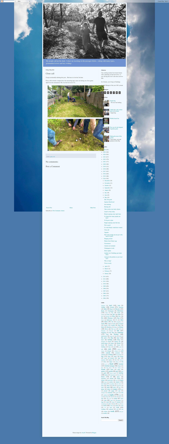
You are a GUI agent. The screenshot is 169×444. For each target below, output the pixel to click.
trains (116, 405)
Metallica (109, 327)
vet (105, 407)
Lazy (114, 323)
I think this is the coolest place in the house (116, 110)
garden (111, 371)
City (112, 312)
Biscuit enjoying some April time (112, 214)
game (51, 156)
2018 (104, 169)
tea (118, 404)
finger (110, 362)
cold (122, 351)
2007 (104, 291)
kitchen (111, 378)
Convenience (107, 243)
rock (122, 392)
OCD (120, 329)
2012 (104, 279)
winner (105, 411)
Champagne (111, 311)
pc (119, 387)
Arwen (112, 307)
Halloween (109, 320)
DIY (114, 314)
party (114, 387)
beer (118, 338)
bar (115, 336)
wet (117, 409)
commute (117, 353)
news (102, 385)
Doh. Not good (108, 199)
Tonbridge (120, 332)
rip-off (116, 392)
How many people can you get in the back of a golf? (113, 235)
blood (109, 341)
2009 (104, 286)
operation (119, 385)
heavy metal (113, 373)
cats (109, 348)
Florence (110, 318)
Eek (102, 316)
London (113, 325)
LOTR (109, 323)
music (118, 382)
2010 (104, 284)
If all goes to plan (108, 220)
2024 (104, 154)
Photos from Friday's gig (110, 241)
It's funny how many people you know (112, 217)
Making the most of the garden (116, 136)
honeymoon (113, 375)
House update (107, 250)
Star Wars (111, 332)
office (108, 385)
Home (71, 207)
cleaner (116, 351)
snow (122, 398)
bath (120, 336)
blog (118, 340)
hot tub (119, 375)
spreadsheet (118, 400)
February (107, 271)
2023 (104, 157)
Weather (116, 334)
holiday (121, 373)
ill (111, 377)
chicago (109, 351)
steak (107, 402)
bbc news (104, 338)
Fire (119, 316)
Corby (118, 312)
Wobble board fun (114, 118)
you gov (121, 411)
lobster (103, 380)
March (106, 268)
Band (111, 309)
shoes (120, 396)
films (105, 362)
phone (102, 389)
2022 (104, 159)
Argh (119, 305)
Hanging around (108, 238)
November (107, 183)
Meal (119, 325)
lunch (121, 380)
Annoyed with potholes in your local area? (113, 257)
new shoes (119, 384)
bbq (112, 338)
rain (119, 391)
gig (117, 371)
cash (120, 347)
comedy (108, 353)
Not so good (107, 225)
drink (115, 356)
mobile (111, 382)
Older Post (93, 207)
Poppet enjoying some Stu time (112, 223)
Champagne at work (109, 248)
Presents (111, 331)
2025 (104, 152)
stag (102, 402)
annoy (111, 336)
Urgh (107, 334)
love (117, 380)
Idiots (106, 322)
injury (118, 377)
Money (121, 327)
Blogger (94, 432)
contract (103, 354)
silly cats (109, 398)
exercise (103, 360)
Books (102, 311)
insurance (103, 378)
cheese (102, 351)
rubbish (105, 395)
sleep (115, 398)
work (112, 411)
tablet (109, 404)
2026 (104, 149)
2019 (104, 166)
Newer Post (49, 207)
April (106, 266)
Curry (108, 314)
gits (122, 371)
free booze (109, 367)
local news (110, 380)
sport (111, 400)
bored (102, 345)
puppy (112, 391)
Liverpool (120, 323)
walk (117, 407)
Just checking (107, 204)
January (107, 273)
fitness (117, 362)
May (106, 197)
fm (122, 362)
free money (118, 367)
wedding (103, 409)
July (106, 192)
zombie (105, 413)
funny (111, 369)
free (102, 367)
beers (102, 340)
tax (114, 404)
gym (105, 373)
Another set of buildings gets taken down (113, 253)
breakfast (110, 345)
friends (103, 369)
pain (108, 387)
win (54, 156)
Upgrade (106, 232)
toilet (111, 405)
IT (116, 320)
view (111, 407)
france (119, 366)
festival (121, 360)
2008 (104, 288)
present (105, 391)
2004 (104, 298)
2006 (104, 293)
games (103, 371)
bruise (118, 345)
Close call (106, 230)
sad (102, 396)
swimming (103, 404)
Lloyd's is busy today (109, 211)
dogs (109, 356)
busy (109, 347)
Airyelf (83, 432)
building (103, 347)
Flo (102, 318)
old (113, 385)
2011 (104, 281)
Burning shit (107, 207)
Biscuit (117, 309)
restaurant (109, 392)
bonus (112, 343)
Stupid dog (112, 101)
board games (104, 343)
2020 (104, 164)
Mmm (115, 327)
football (121, 364)
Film (113, 316)
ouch (102, 387)
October (107, 185)
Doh (119, 314)
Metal (102, 327)
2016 (104, 174)
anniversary (104, 336)
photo (108, 389)
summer (119, 402)
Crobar (102, 314)
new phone (111, 384)
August (107, 190)
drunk (105, 358)
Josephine (119, 322)
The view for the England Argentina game (116, 128)
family (110, 360)
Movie (106, 329)
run (120, 395)
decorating (118, 354)
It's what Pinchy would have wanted (113, 227)
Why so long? (107, 261)
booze (118, 343)
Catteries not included (109, 246)
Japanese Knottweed (109, 202)
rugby (111, 394)
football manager (110, 366)
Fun (118, 318)
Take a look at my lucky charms (112, 209)
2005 (104, 296)
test (122, 404)
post (122, 389)
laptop (118, 378)
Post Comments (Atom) (58, 210)
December (107, 180)
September (107, 188)
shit (115, 396)
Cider (106, 312)
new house (104, 384)
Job (112, 322)
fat (115, 360)
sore (105, 400)
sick (102, 398)
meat (105, 382)
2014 (104, 178)
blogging (103, 341)
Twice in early (107, 263)
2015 (104, 176)
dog (102, 356)
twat (122, 405)
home (106, 375)
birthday (110, 340)
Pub (118, 331)
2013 (104, 276)
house (103, 377)
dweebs (112, 358)
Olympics (103, 331)
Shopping (103, 332)
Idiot (121, 320)
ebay (119, 358)
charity (119, 349)
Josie (102, 323)
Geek (102, 320)
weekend (111, 409)
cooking (110, 354)
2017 (104, 171)
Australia (121, 307)
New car (113, 329)
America (103, 305)
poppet (115, 389)
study (113, 402)
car (115, 347)
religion (103, 392)
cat (102, 349)
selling (106, 396)
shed (111, 396)
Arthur (103, 307)
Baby (105, 309)
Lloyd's (106, 325)
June (106, 195)
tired (104, 405)
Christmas (120, 311)
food (111, 363)
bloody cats (117, 341)
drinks (121, 356)
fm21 (106, 364)
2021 (104, 161)
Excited (107, 316)
